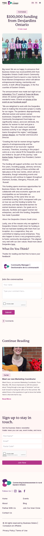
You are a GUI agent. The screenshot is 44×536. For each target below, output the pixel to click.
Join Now (22, 463)
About (4, 503)
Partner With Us (9, 508)
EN (33, 3)
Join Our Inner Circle (31, 508)
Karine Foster (7, 157)
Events (26, 499)
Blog (25, 503)
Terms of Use (21, 530)
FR (36, 3)
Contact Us (7, 513)
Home (4, 499)
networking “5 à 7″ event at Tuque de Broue (20, 94)
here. (13, 244)
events (22, 167)
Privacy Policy (9, 530)
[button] (40, 3)
